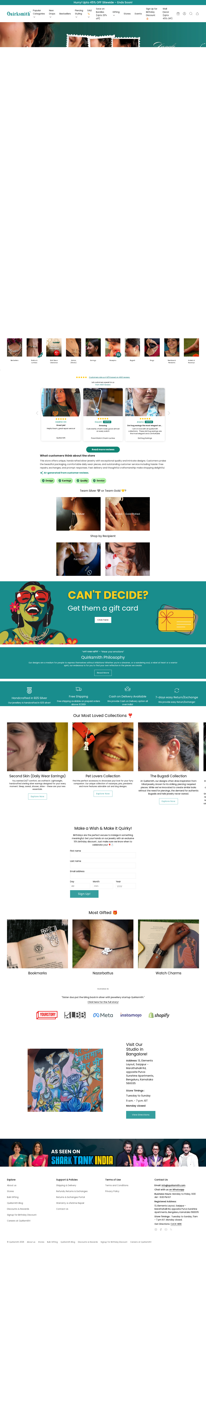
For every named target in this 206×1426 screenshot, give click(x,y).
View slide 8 (113, 43)
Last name (75, 572)
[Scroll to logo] (47, 726)
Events (138, 13)
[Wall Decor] (53, 59)
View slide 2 (96, 43)
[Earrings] (93, 59)
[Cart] (197, 13)
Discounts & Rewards (18, 920)
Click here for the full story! (103, 713)
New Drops (52, 12)
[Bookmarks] (37, 655)
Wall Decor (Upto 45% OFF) (168, 13)
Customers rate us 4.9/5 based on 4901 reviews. (109, 89)
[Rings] (152, 59)
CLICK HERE (176, 935)
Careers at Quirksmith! (18, 932)
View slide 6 (107, 43)
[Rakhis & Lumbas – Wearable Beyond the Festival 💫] (34, 59)
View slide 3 (98, 43)
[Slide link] (103, 26)
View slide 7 (110, 43)
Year (118, 593)
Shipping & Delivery (66, 896)
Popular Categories (39, 12)
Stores (127, 13)
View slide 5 (104, 43)
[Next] (202, 458)
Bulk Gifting (12, 908)
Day (72, 593)
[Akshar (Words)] (73, 59)
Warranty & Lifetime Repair (70, 914)
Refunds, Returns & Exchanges (72, 902)
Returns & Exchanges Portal (70, 908)
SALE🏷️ (89, 12)
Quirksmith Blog (15, 914)
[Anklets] (191, 59)
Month (96, 593)
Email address (77, 582)
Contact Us (62, 920)
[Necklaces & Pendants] (171, 59)
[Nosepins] (112, 59)
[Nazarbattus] (102, 655)
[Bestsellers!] (14, 59)
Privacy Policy (112, 902)
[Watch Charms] (168, 655)
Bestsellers (65, 13)
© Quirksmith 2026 (15, 953)
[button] (191, 13)
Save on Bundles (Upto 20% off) (101, 13)
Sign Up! (84, 605)
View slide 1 (93, 43)
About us (11, 896)
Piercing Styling (79, 12)
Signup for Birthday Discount (22, 926)
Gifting (116, 12)
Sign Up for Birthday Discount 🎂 (151, 13)
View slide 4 (101, 43)
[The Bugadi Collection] (132, 59)
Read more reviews (103, 161)
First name (75, 562)
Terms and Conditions (116, 896)
